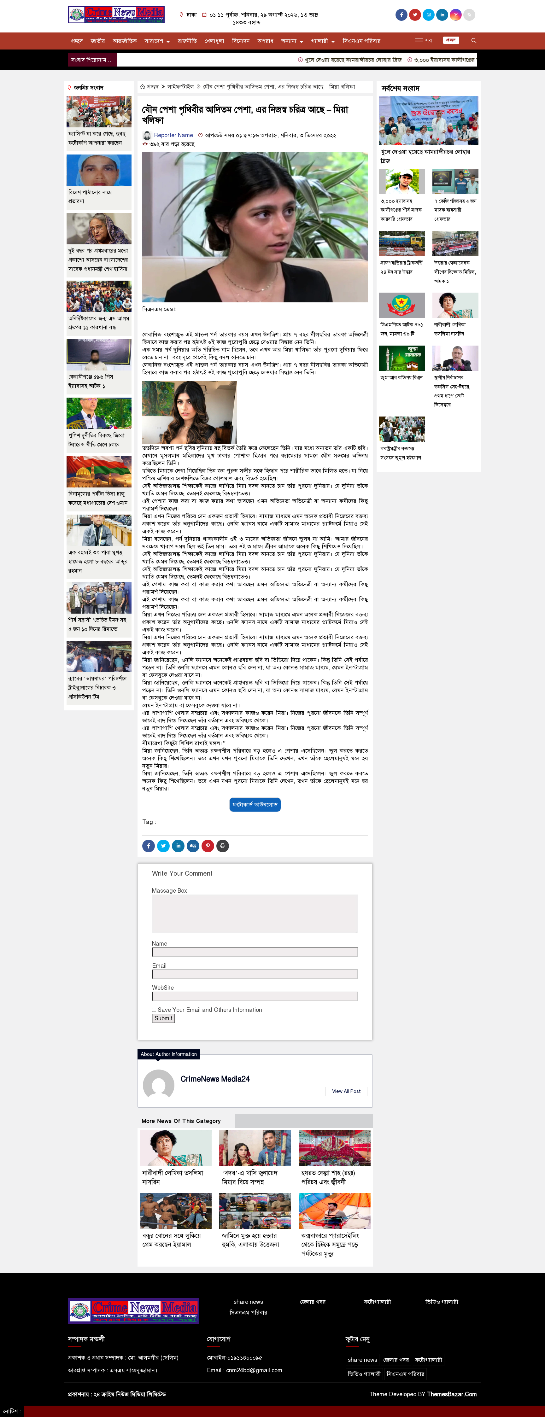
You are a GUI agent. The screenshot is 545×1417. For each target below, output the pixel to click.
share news (248, 1301)
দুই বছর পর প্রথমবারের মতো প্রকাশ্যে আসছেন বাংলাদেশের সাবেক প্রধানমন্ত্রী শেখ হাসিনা (98, 260)
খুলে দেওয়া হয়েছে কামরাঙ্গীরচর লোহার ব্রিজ (319, 59)
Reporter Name (172, 135)
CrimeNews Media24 (215, 1079)
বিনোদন (241, 41)
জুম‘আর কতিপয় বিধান (402, 378)
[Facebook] (148, 846)
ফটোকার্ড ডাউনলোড (255, 804)
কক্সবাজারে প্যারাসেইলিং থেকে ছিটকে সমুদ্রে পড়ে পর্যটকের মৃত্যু (330, 1245)
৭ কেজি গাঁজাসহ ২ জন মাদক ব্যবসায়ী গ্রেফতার (455, 210)
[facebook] (401, 15)
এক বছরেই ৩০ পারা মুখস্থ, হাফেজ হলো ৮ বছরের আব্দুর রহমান (98, 561)
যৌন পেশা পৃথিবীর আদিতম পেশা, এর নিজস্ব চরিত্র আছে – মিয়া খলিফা (279, 86)
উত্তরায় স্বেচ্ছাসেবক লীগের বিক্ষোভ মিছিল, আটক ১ (455, 272)
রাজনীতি (187, 41)
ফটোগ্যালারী (377, 1301)
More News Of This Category (181, 1121)
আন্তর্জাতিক (125, 41)
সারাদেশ (154, 41)
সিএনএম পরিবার (362, 41)
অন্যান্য (288, 41)
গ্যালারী (319, 41)
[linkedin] (442, 15)
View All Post (346, 1091)
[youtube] (456, 15)
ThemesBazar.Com (452, 1394)
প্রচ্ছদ (77, 41)
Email (159, 965)
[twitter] (415, 15)
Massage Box (169, 890)
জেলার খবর (313, 1301)
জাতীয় (98, 41)
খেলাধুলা (214, 41)
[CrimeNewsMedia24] (116, 14)
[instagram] (429, 15)
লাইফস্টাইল (180, 86)
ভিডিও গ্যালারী (441, 1301)
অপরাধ (265, 41)
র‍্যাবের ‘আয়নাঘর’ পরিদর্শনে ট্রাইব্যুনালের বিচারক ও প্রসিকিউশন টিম (97, 687)
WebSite (163, 987)
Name (159, 943)
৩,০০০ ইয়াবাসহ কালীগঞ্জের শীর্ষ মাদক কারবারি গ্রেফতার (442, 59)
